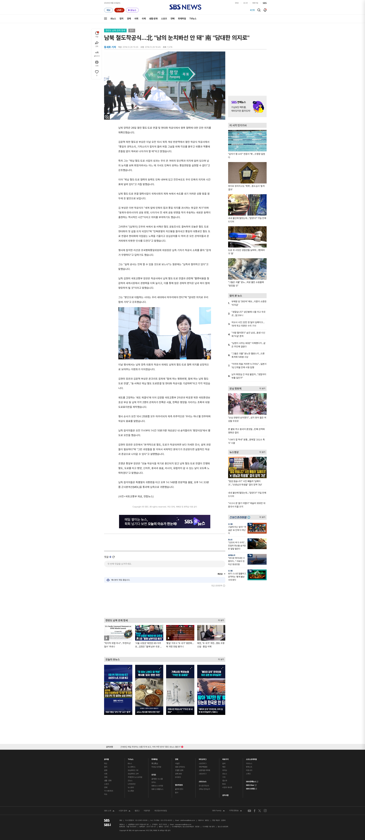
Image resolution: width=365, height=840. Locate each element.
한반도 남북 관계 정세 (115, 30)
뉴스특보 (131, 791)
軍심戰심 (154, 763)
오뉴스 (130, 781)
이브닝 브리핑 (156, 767)
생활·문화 (153, 18)
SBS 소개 (109, 811)
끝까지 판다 (179, 789)
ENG (237, 3)
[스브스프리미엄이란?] (249, 517)
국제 (144, 18)
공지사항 (225, 795)
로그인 (245, 3)
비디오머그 (202, 758)
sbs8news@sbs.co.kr (187, 820)
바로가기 (225, 758)
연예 (173, 18)
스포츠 (164, 18)
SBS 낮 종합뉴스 (157, 789)
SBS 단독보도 (180, 767)
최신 (105, 763)
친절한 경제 (179, 770)
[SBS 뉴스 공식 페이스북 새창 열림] (255, 810)
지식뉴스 (249, 763)
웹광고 (137, 811)
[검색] (259, 10)
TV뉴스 (192, 18)
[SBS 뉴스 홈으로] (185, 7)
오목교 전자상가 (204, 789)
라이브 (224, 770)
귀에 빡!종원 (203, 767)
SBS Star (250, 784)
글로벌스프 (231, 555)
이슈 (105, 794)
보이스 (153, 782)
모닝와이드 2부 (133, 774)
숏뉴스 (224, 774)
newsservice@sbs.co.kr (183, 824)
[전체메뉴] (105, 18)
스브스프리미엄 (251, 758)
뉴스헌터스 (131, 767)
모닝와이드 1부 (133, 770)
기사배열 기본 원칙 (208, 827)
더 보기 (220, 619)
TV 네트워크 (108, 791)
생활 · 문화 (107, 781)
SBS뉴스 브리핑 (157, 786)
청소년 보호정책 (223, 827)
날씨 (223, 763)
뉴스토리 (131, 787)
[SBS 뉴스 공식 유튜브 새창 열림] (249, 810)
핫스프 (230, 540)
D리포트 (178, 777)
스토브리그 (202, 774)
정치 (121, 18)
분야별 (106, 758)
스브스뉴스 (202, 781)
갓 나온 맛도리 (204, 786)
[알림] (265, 10)
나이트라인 (131, 784)
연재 (176, 758)
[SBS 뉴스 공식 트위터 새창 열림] (259, 810)
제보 (223, 767)
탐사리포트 (179, 784)
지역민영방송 (235, 810)
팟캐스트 (249, 767)
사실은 (177, 763)
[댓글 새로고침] (113, 557)
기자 (223, 777)
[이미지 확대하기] (107, 117)
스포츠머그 (202, 763)
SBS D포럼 (250, 788)
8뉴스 (113, 18)
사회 (136, 18)
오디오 (153, 774)
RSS (224, 784)
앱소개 (224, 781)
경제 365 (178, 774)
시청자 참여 (124, 811)
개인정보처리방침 (160, 811)
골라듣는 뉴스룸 (157, 779)
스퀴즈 (248, 774)
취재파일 (182, 18)
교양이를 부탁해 (204, 770)
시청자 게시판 (227, 787)
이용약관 (147, 811)
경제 (129, 18)
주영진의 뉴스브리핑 (135, 777)
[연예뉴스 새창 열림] (247, 106)
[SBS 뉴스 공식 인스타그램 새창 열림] (265, 810)
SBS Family (218, 810)
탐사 (176, 792)
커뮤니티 (249, 770)
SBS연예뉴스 (251, 781)
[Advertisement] (164, 602)
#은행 (252, 10)
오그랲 (230, 524)
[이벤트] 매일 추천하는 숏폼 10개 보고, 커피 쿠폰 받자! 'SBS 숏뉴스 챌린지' (151, 746)
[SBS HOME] (264, 3)
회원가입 (255, 3)
